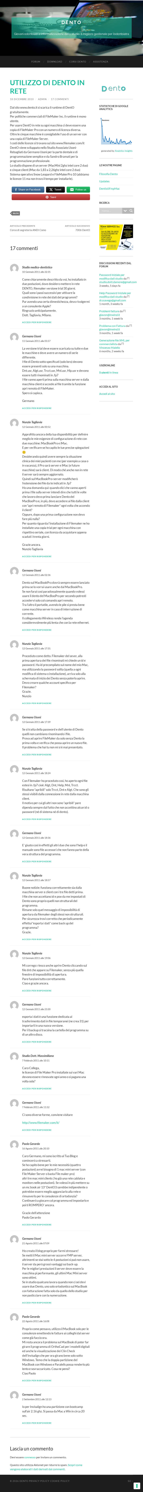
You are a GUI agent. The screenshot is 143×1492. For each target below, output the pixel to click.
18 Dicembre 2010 (22, 99)
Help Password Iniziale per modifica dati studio (115, 294)
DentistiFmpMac (109, 188)
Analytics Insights (124, 150)
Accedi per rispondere (37, 322)
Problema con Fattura (112, 325)
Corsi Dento (77, 61)
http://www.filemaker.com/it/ (40, 1122)
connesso (30, 1457)
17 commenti (60, 99)
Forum (35, 61)
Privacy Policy (39, 1481)
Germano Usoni (31, 336)
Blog (16, 213)
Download (54, 61)
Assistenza (100, 61)
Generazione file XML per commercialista (114, 342)
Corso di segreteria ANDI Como (28, 228)
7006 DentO (77, 228)
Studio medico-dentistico (37, 267)
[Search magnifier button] (131, 211)
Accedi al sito (107, 393)
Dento (71, 22)
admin (42, 99)
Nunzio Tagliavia (32, 422)
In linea (108, 372)
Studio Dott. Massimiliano (38, 1056)
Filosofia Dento (108, 173)
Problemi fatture (109, 311)
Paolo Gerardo (31, 1144)
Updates (104, 181)
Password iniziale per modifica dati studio (112, 276)
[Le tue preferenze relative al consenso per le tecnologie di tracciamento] (137, 1486)
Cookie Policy (60, 1481)
